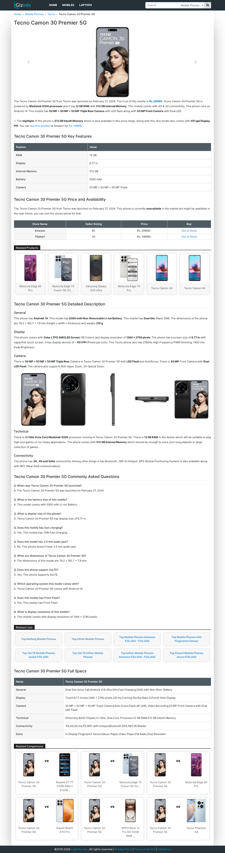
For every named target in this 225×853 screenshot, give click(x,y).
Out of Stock (189, 230)
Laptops (85, 5)
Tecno (51, 14)
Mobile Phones (34, 14)
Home (53, 5)
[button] (28, 62)
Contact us (164, 849)
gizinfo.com (80, 849)
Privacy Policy (123, 849)
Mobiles (68, 5)
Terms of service (144, 849)
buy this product (40, 125)
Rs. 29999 (75, 125)
